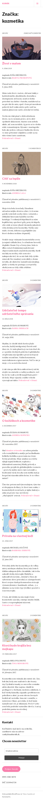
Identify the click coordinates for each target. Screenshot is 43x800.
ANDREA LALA (19, 193)
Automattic (6, 797)
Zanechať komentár (32, 33)
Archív (5, 33)
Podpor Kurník (11, 769)
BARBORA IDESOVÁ (21, 550)
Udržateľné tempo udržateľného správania (17, 312)
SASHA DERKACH (20, 328)
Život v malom (11, 63)
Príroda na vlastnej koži (17, 536)
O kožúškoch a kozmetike (18, 420)
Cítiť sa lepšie (11, 178)
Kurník (5, 3)
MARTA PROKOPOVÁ (22, 78)
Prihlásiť (21, 758)
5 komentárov (35, 148)
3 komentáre (35, 280)
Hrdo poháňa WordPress (11, 794)
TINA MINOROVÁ (20, 663)
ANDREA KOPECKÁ (21, 435)
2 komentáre (35, 506)
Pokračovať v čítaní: (11, 138)
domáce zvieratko (14, 450)
